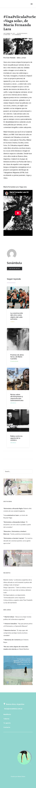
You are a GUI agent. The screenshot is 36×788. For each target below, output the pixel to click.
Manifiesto (7, 714)
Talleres (6, 719)
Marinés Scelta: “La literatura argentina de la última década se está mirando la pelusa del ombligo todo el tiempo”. (17, 582)
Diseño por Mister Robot (18, 776)
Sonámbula (17, 34)
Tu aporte (7, 723)
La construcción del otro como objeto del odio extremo (16, 316)
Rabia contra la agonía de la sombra (16, 438)
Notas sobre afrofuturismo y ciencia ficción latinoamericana (16, 397)
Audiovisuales (23, 33)
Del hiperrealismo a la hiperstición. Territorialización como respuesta (14, 596)
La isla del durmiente (10, 603)
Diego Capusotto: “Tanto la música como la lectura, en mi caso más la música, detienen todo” (17, 590)
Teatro (12, 321)
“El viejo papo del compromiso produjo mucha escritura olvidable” (15, 632)
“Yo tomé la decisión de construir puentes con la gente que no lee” (17, 540)
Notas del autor (14, 268)
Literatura (6, 34)
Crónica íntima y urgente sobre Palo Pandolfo (17, 600)
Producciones (14, 361)
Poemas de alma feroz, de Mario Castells (17, 357)
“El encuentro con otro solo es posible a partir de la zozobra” (17, 524)
